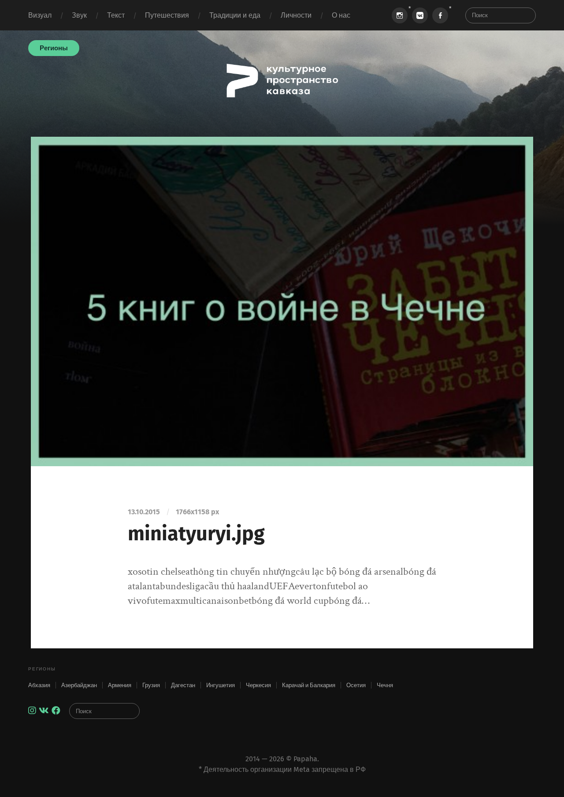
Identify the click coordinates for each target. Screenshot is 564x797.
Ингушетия (220, 685)
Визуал (40, 15)
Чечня (385, 685)
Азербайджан (79, 685)
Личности (296, 15)
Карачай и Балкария (308, 685)
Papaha (305, 759)
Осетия (356, 685)
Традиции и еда (234, 15)
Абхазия (39, 685)
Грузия (151, 685)
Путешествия (167, 15)
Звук (79, 15)
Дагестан (183, 685)
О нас (341, 15)
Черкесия (258, 685)
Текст (116, 15)
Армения (119, 685)
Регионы (54, 48)
